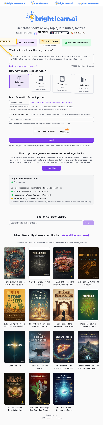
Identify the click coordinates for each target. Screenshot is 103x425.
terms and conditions (63, 145)
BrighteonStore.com (79, 157)
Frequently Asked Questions (82, 145)
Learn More (51, 168)
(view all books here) (74, 235)
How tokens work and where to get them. (58, 107)
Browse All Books (49, 45)
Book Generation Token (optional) (27, 97)
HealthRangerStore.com (57, 157)
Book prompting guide (17, 66)
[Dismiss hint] (12, 41)
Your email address (50, 114)
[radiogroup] (51, 84)
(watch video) (32, 66)
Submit (51, 140)
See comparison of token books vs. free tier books (52, 102)
